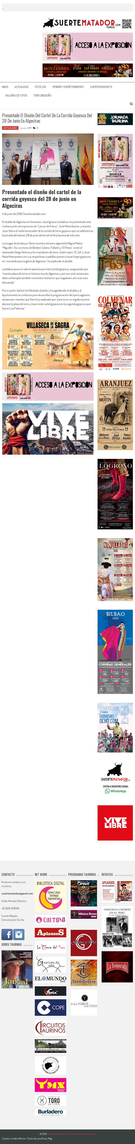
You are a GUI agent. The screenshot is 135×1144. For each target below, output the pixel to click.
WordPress (20, 1138)
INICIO (5, 87)
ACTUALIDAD (21, 87)
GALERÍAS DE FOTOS (16, 95)
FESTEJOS (40, 87)
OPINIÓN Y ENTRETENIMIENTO (68, 87)
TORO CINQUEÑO (42, 95)
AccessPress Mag (43, 1138)
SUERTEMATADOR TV (101, 87)
